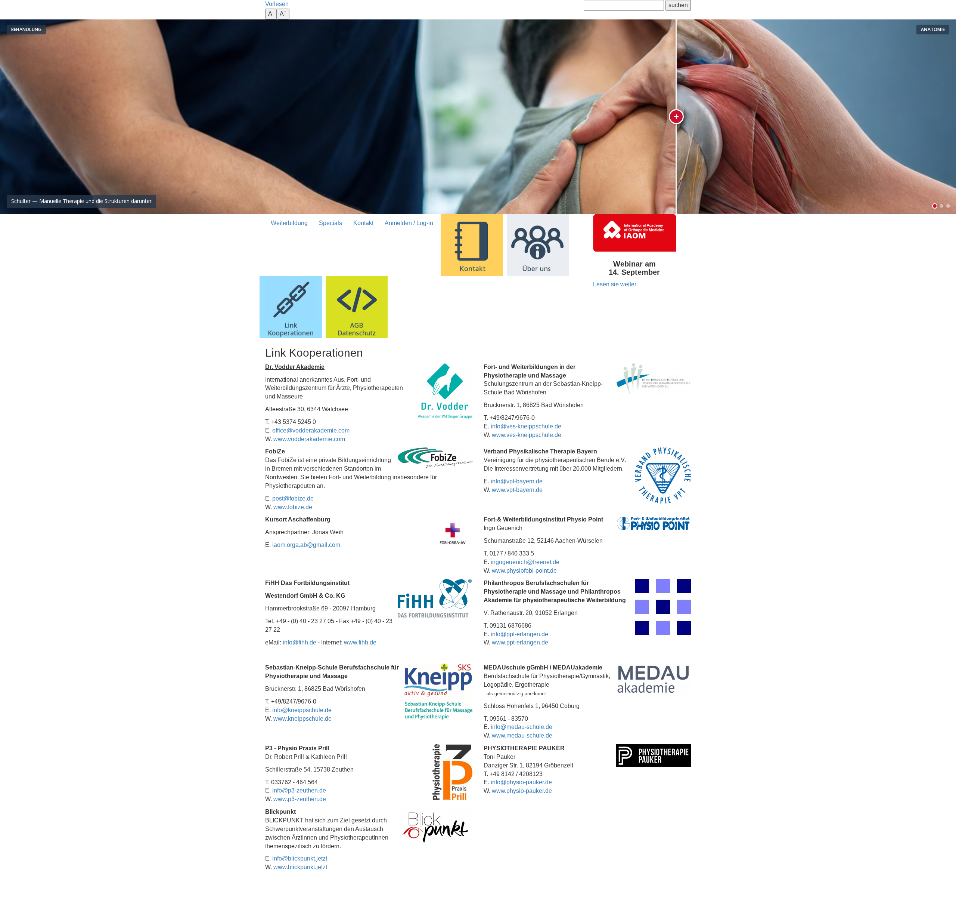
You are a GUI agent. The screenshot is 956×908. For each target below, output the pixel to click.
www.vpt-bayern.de (517, 490)
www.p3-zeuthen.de (299, 799)
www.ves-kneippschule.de (526, 435)
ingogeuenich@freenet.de (525, 562)
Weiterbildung (289, 223)
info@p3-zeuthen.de (299, 790)
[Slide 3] (948, 206)
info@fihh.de (299, 642)
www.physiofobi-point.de (524, 570)
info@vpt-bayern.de (517, 481)
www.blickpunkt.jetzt (300, 867)
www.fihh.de (360, 642)
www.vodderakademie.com (309, 439)
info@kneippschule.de (302, 710)
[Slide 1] (935, 206)
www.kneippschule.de (302, 718)
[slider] (496, 116)
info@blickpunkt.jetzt (299, 858)
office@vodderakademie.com (311, 430)
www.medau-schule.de (522, 735)
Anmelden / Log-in (409, 223)
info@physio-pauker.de (521, 782)
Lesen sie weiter (614, 284)
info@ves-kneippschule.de (526, 426)
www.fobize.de (292, 507)
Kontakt (363, 223)
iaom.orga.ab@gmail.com (306, 545)
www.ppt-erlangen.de (520, 642)
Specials (330, 223)
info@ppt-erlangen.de (519, 634)
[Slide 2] (941, 206)
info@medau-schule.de (521, 727)
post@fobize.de (293, 498)
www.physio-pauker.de (522, 791)
